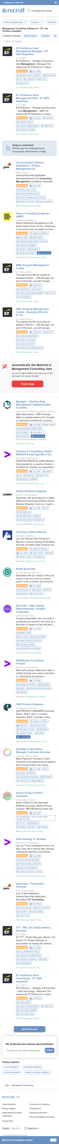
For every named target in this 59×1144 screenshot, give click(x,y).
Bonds (41, 733)
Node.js (40, 520)
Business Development (29, 75)
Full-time (36, 71)
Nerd (50, 553)
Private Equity (25, 122)
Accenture (20, 458)
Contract (36, 285)
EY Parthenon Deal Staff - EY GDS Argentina (32, 98)
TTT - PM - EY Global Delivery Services (33, 929)
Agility (51, 293)
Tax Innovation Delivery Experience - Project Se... (30, 165)
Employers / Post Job (13, 2)
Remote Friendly (40, 233)
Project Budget (26, 201)
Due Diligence (43, 908)
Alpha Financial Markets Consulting (31, 411)
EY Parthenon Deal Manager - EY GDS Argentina (32, 51)
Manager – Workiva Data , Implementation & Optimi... (33, 404)
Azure (22, 557)
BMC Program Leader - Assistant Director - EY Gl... (32, 312)
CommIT (19, 494)
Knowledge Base (27, 253)
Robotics (48, 1006)
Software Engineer (32, 1067)
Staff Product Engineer (29, 704)
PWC (18, 172)
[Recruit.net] (13, 10)
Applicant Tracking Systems (32, 637)
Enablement (24, 1002)
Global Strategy (27, 773)
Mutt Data (20, 535)
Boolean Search (26, 644)
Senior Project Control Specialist (29, 794)
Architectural (26, 733)
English (6, 1128)
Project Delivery (27, 189)
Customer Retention (28, 777)
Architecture (25, 520)
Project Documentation (30, 955)
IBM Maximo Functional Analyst (30, 662)
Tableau (30, 475)
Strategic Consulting (36, 79)
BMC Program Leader (32, 266)
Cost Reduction (26, 1014)
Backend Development (29, 516)
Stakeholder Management (31, 293)
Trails (38, 590)
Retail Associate (25, 569)
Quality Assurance (28, 868)
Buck (48, 590)
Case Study (38, 553)
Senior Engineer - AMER (33, 215)
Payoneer (20, 755)
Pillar (38, 289)
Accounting (37, 912)
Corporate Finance (28, 1010)
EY (17, 58)
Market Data (24, 633)
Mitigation (50, 75)
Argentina (30, 535)
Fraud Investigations (29, 860)
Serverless (24, 512)
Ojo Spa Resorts (23, 572)
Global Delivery (26, 344)
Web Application (26, 729)
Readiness (24, 436)
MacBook (43, 729)
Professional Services (40, 688)
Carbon (43, 827)
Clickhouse (21, 220)
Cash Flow (24, 915)
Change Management (28, 336)
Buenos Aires (30, 35)
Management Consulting (30, 428)
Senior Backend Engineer (31, 491)
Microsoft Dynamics (28, 479)
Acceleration (45, 201)
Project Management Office (32, 197)
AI (20, 79)
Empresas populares (38, 1112)
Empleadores (35, 1108)
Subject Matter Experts (30, 640)
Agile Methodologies (29, 193)
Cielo (18, 615)
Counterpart (21, 708)
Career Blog (7, 1121)
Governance (25, 297)
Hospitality (24, 590)
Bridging (45, 684)
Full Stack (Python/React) (31, 532)
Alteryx (23, 912)
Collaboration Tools (29, 951)
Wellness (50, 424)
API (47, 508)
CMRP (21, 688)
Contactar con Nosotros (40, 1104)
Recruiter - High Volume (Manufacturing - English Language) (30, 608)
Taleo (22, 823)
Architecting (39, 725)
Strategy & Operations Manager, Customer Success (33, 750)
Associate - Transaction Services (30, 885)
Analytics (23, 83)
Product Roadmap (27, 245)
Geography (24, 289)
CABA (23, 58)
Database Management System (33, 241)
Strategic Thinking (27, 959)
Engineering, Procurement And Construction (32, 818)
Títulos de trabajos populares (42, 1116)
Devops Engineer (12, 1072)
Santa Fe (36, 572)
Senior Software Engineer (37, 1072)
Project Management (29, 126)
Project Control (27, 827)
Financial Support (27, 684)
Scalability (38, 432)
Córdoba (45, 35)
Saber (48, 471)
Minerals (23, 594)
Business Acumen (27, 130)
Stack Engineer (11, 1067)
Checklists (38, 594)
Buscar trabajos (9, 1108)
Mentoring (37, 237)
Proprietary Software (29, 648)
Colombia (32, 708)
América (31, 220)
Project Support (27, 340)
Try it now (27, 384)
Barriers (34, 823)
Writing (40, 557)
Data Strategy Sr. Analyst (31, 839)
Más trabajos (29, 1029)
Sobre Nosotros (9, 1104)
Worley (19, 799)
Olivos (25, 172)
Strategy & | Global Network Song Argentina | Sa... (34, 452)
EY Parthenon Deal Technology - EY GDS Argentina (29, 978)
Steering (23, 432)
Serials (49, 118)
